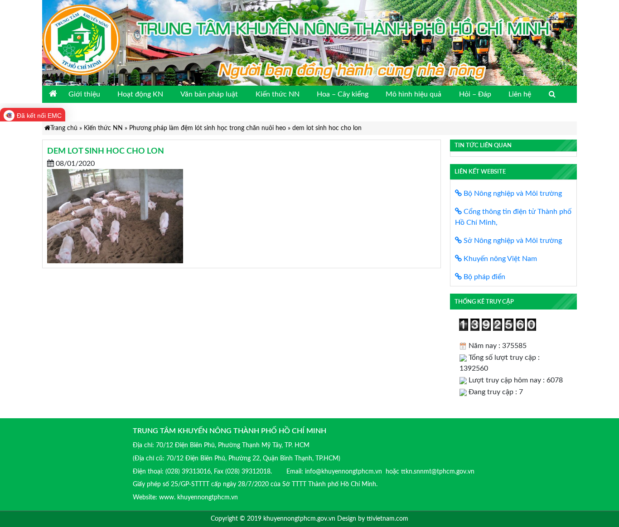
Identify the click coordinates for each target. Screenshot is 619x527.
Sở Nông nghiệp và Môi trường (512, 240)
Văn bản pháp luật (209, 94)
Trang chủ (63, 128)
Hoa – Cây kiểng (342, 94)
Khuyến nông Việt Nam (499, 258)
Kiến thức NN (278, 94)
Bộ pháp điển (483, 276)
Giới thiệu (84, 94)
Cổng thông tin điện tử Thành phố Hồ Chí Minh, (513, 217)
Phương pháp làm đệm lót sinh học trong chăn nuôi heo (207, 128)
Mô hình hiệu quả (413, 94)
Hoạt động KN (140, 94)
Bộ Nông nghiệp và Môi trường (512, 193)
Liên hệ (519, 94)
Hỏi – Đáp (475, 94)
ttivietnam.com (387, 519)
